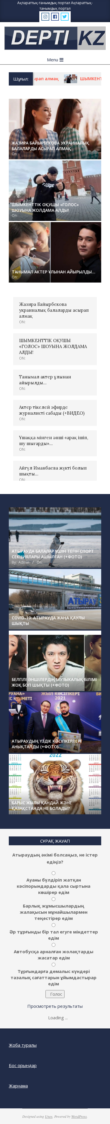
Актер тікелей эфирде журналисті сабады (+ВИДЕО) (51, 410)
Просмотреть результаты (55, 1006)
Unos (49, 1116)
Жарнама (18, 1086)
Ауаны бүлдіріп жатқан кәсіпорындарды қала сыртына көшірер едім (53, 886)
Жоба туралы (23, 1045)
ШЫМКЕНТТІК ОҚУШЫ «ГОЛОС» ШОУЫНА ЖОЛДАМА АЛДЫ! (53, 346)
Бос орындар (23, 1065)
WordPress (79, 1116)
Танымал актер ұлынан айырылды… (45, 379)
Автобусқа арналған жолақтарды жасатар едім (53, 955)
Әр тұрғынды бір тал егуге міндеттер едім (53, 935)
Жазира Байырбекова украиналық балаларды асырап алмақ (54, 310)
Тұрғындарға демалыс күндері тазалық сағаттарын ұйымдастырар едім (54, 977)
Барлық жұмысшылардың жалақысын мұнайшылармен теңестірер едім (53, 912)
